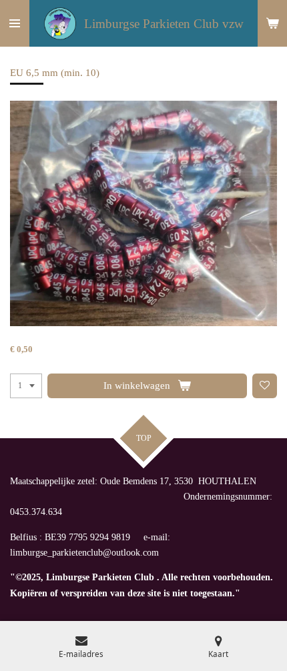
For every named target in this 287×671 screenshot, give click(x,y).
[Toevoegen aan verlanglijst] (265, 386)
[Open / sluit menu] (14, 23)
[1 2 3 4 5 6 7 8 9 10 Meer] (26, 386)
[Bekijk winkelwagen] (272, 23)
